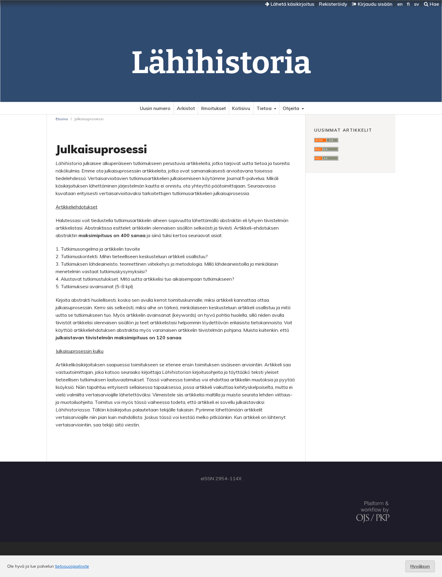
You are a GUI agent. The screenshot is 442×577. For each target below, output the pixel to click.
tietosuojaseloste (72, 566)
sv (416, 4)
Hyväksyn (420, 566)
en (400, 4)
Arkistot (186, 108)
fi (408, 4)
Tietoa (264, 108)
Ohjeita (291, 108)
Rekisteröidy (333, 4)
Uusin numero (155, 108)
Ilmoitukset (213, 108)
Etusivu (62, 119)
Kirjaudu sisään (374, 4)
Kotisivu (241, 108)
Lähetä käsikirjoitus (291, 4)
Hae (433, 4)
